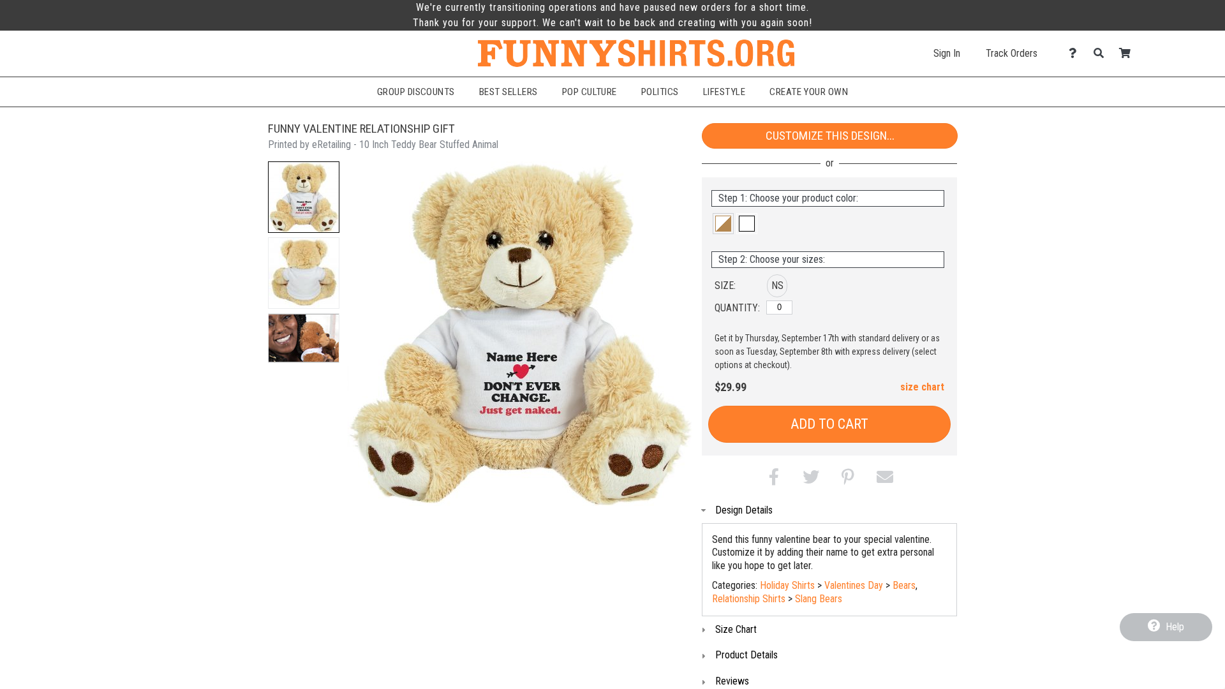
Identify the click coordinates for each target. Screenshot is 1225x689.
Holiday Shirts (787, 585)
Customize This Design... (830, 135)
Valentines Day (853, 585)
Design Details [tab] (744, 510)
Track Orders (1011, 53)
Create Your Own (808, 92)
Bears (904, 585)
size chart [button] (922, 387)
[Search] (1102, 53)
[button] (304, 197)
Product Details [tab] (746, 655)
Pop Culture (589, 92)
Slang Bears (818, 599)
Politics (660, 92)
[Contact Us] (1076, 53)
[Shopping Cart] (1128, 53)
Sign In (946, 53)
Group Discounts (416, 92)
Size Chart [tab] (736, 629)
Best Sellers (508, 92)
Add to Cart (829, 424)
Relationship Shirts (748, 599)
